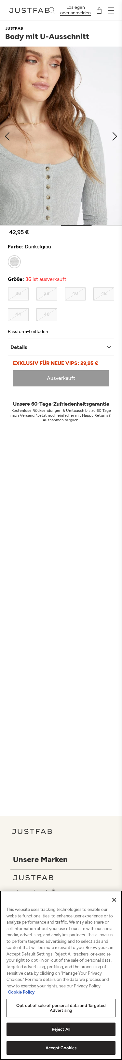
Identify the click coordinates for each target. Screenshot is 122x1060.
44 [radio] (18, 314)
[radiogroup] (61, 261)
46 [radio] (46, 314)
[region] (61, 975)
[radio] (14, 261)
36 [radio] (18, 293)
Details (18, 347)
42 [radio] (104, 293)
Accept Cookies (61, 1047)
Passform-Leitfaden (28, 331)
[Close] (114, 900)
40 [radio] (75, 293)
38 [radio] (46, 293)
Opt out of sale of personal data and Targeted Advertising (61, 1008)
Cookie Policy (21, 992)
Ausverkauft (61, 378)
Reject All (61, 1029)
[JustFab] (62, 877)
